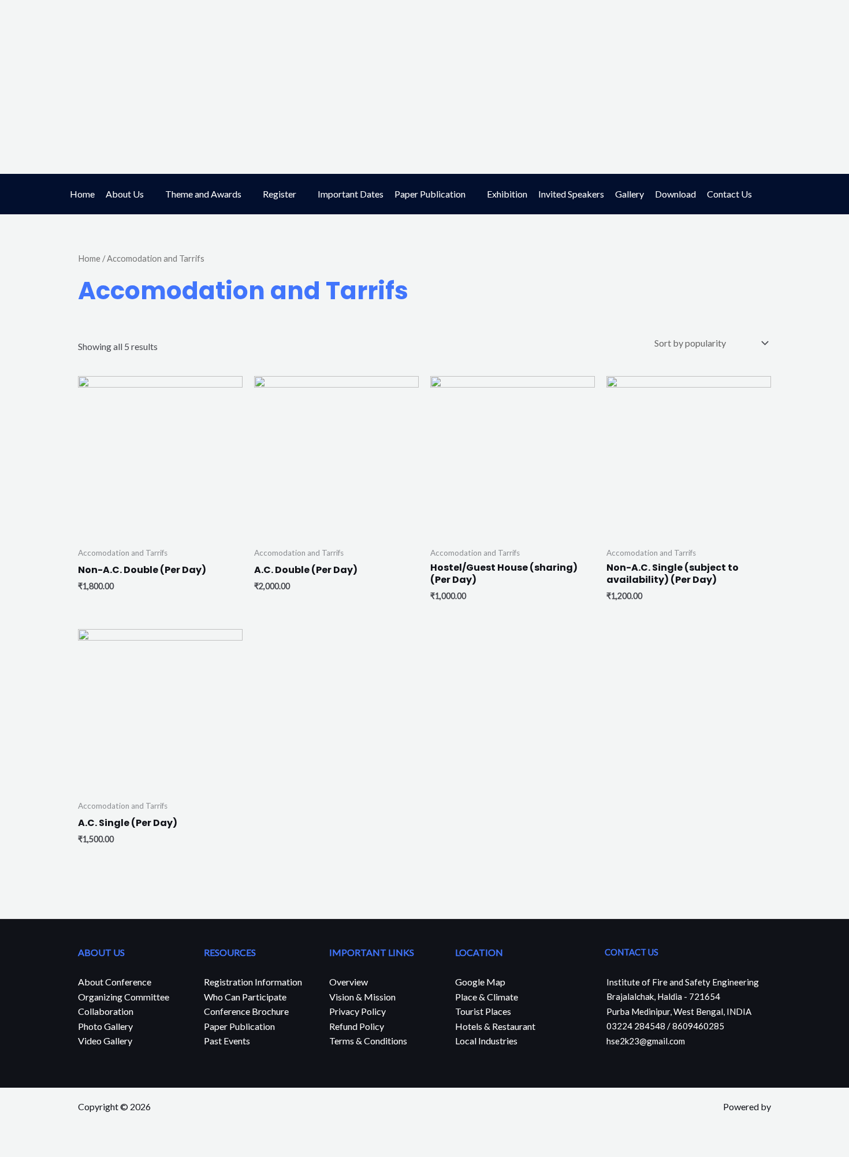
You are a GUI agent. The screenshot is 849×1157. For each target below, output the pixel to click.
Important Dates (350, 193)
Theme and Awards (203, 193)
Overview (348, 981)
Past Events (227, 1040)
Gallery (629, 193)
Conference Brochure (246, 1011)
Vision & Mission (362, 996)
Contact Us (729, 193)
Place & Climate (486, 996)
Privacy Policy (357, 1011)
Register (279, 193)
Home (82, 193)
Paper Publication (430, 193)
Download (675, 193)
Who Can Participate (245, 996)
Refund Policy (356, 1026)
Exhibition (507, 193)
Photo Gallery (105, 1026)
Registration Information (253, 981)
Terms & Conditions (368, 1040)
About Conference (114, 981)
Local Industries (486, 1040)
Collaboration (105, 1011)
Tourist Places (483, 1011)
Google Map (480, 981)
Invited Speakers (571, 193)
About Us (125, 193)
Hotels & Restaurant (495, 1026)
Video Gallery (105, 1040)
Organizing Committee (123, 996)
